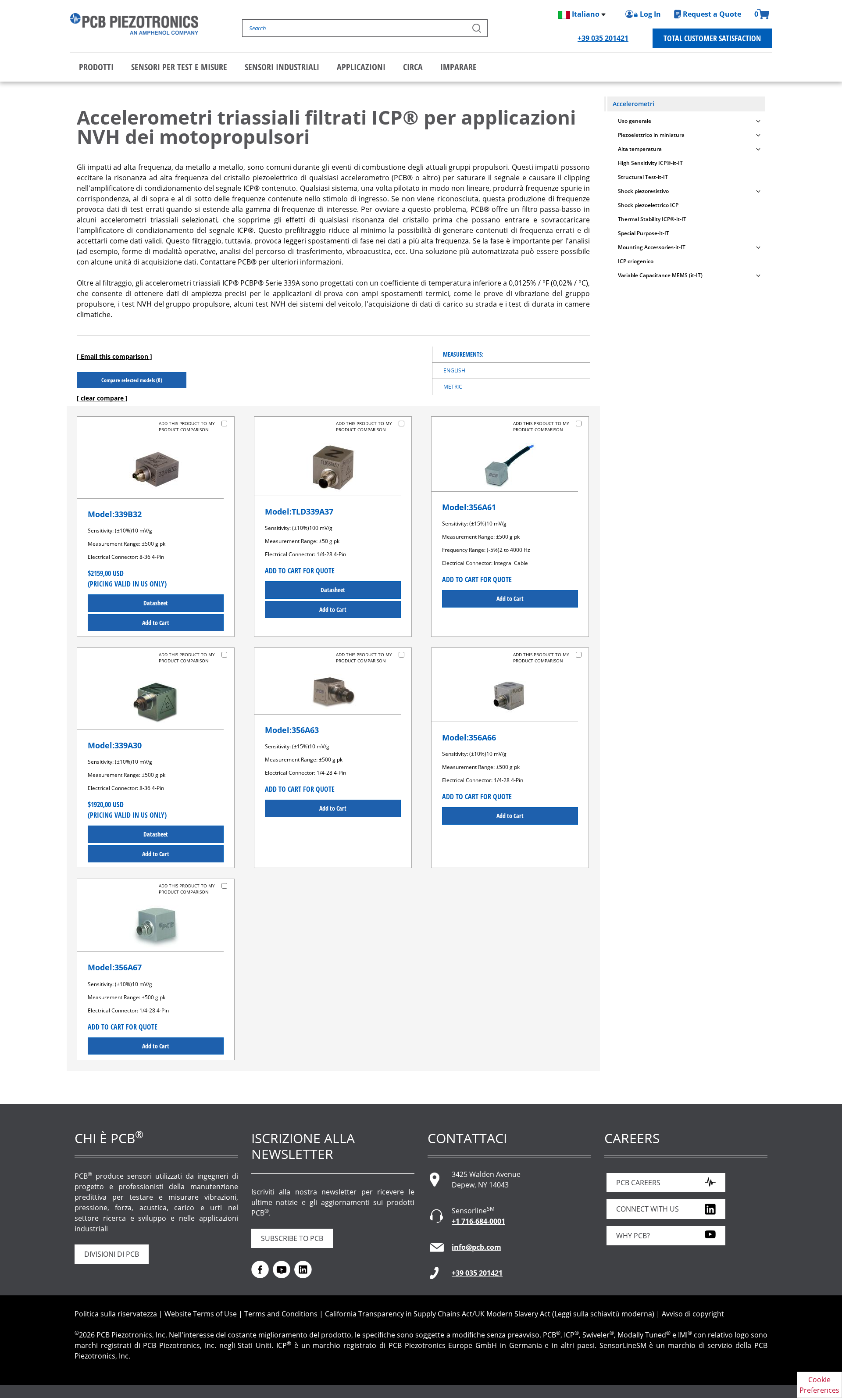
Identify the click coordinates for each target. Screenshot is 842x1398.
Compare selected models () (131, 380)
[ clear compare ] (102, 398)
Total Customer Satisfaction (712, 38)
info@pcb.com (476, 1247)
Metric (453, 386)
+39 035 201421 (603, 38)
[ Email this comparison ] (114, 356)
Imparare (458, 67)
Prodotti (96, 67)
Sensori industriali (282, 67)
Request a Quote (712, 14)
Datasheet (155, 603)
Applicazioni (361, 67)
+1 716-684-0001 (478, 1221)
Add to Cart (155, 623)
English (454, 370)
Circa (413, 67)
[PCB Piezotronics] (134, 24)
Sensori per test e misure (179, 67)
